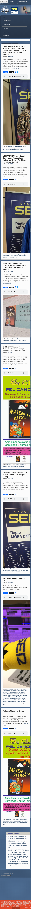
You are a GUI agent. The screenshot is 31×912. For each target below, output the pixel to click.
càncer (17, 819)
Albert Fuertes (6, 148)
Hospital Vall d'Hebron (22, 821)
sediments (5, 703)
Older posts (4, 829)
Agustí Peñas (10, 690)
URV (4, 704)
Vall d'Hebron (18, 572)
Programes (6, 24)
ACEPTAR (16, 908)
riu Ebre (25, 701)
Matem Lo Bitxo (13, 257)
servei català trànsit (13, 703)
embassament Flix (14, 693)
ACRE (20, 689)
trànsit (25, 703)
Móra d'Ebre (21, 149)
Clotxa (18, 148)
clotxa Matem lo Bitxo (11, 821)
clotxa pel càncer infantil (20, 255)
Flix (12, 695)
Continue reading (16, 68)
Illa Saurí (23, 570)
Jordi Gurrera (14, 149)
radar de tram (19, 701)
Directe (5, 28)
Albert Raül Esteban (19, 690)
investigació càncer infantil (9, 822)
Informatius (7, 20)
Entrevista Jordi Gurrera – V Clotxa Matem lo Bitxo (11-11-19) (15, 475)
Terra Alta (21, 703)
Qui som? (15, 4)
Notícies (9, 338)
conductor (23, 692)
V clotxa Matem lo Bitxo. (13, 711)
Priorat (14, 701)
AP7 (8, 692)
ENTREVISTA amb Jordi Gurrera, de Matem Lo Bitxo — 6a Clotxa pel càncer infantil (15, 266)
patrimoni (9, 701)
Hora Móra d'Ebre (11, 146)
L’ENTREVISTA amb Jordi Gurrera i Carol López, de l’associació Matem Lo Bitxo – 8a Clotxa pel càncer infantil (15, 50)
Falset (9, 695)
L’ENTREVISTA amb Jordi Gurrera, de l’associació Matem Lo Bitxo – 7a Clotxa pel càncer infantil (14, 159)
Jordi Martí (16, 696)
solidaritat (24, 340)
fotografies (16, 695)
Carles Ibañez (13, 692)
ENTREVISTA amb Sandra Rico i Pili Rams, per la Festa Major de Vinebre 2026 (17, 838)
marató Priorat (17, 698)
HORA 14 (21, 695)
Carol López (13, 148)
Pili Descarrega (14, 466)
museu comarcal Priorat (12, 700)
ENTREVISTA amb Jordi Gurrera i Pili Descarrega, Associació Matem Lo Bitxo (14, 349)
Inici (4, 17)
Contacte (12, 1)
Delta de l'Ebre (6, 693)
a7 (18, 689)
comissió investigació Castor (13, 570)
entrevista (8, 149)
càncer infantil (23, 568)
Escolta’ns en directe (22, 1)
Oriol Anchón (21, 700)
